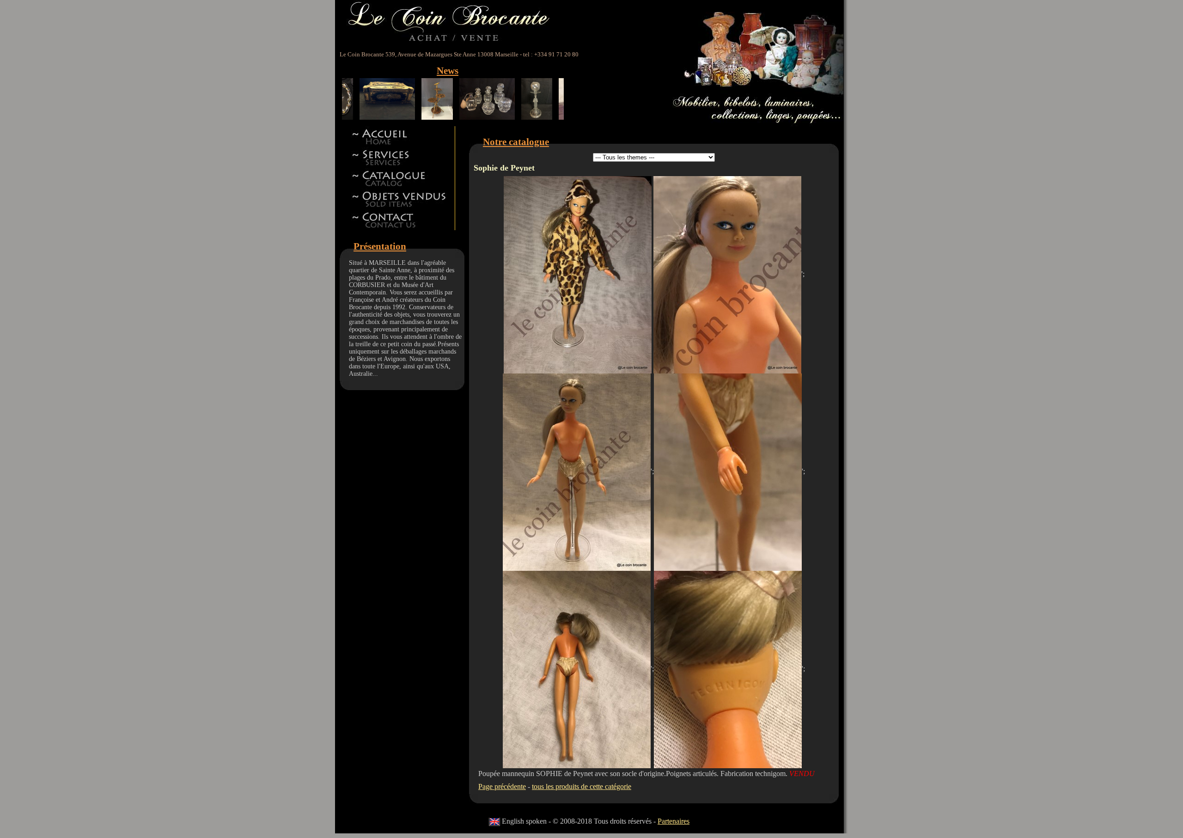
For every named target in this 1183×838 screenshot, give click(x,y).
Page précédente (502, 786)
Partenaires (673, 821)
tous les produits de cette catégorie (581, 786)
